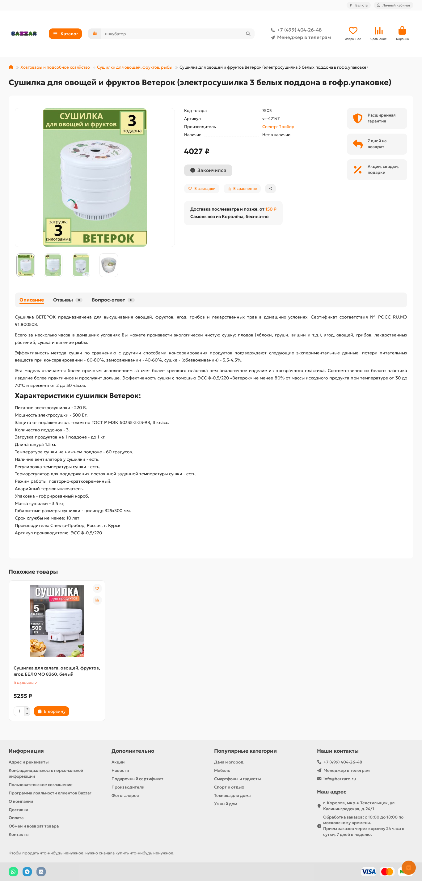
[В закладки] (97, 588)
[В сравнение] (97, 600)
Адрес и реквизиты (29, 762)
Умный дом (225, 803)
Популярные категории (245, 751)
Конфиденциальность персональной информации (46, 773)
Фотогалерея (125, 795)
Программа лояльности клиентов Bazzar (50, 793)
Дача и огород (228, 762)
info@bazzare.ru (339, 778)
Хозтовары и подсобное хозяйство (55, 67)
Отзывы (66, 300)
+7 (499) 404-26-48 (299, 30)
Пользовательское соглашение (41, 784)
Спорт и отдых (229, 787)
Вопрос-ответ (112, 300)
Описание (31, 300)
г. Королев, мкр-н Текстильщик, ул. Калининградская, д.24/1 (359, 805)
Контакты (19, 834)
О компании (21, 801)
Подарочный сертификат (137, 778)
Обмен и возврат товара (34, 826)
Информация (26, 751)
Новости (120, 770)
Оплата (16, 817)
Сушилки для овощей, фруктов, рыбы (134, 67)
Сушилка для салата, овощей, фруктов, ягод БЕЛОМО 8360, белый (57, 671)
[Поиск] (248, 34)
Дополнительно (133, 751)
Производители (128, 787)
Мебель (222, 770)
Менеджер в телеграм (304, 37)
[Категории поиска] (94, 33)
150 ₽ (270, 209)
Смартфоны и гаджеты (237, 778)
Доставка (18, 809)
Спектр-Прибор (278, 126)
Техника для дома (232, 795)
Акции (118, 762)
